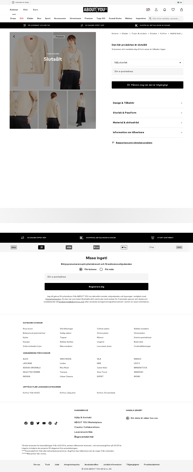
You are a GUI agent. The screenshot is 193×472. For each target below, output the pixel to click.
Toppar (63, 337)
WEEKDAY (138, 372)
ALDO (25, 359)
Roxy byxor (28, 329)
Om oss (36, 465)
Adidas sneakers (141, 329)
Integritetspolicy (53, 299)
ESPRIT (100, 376)
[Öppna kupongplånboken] (148, 9)
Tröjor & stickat (139, 33)
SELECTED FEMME (31, 372)
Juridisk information (112, 465)
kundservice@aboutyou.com (71, 302)
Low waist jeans (104, 346)
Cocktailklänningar (142, 346)
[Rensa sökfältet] (181, 18)
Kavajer (26, 342)
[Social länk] (26, 423)
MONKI (137, 376)
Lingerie (100, 342)
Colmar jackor (103, 329)
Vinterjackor (139, 333)
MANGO (137, 359)
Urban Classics (66, 376)
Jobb (57, 465)
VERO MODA (65, 359)
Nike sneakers (66, 346)
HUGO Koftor (177, 33)
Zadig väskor (65, 333)
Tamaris (63, 372)
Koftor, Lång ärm (68, 393)
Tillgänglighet (132, 465)
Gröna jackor (103, 333)
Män (25, 9)
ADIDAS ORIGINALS (32, 368)
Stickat (153, 33)
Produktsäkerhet (152, 465)
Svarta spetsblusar (143, 337)
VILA (99, 359)
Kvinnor (14, 9)
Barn (35, 9)
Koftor (163, 33)
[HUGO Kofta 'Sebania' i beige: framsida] (31, 60)
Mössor (100, 337)
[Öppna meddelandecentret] (164, 9)
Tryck (47, 465)
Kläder (125, 33)
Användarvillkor (91, 465)
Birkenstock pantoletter (34, 333)
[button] (147, 62)
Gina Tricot (102, 372)
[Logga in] (156, 9)
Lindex (63, 363)
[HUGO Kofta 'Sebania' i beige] (24, 110)
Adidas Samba (66, 342)
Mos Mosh (64, 368)
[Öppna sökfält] (149, 18)
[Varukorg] (181, 9)
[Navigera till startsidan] (39, 411)
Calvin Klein (102, 368)
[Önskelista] (173, 9)
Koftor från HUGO (31, 393)
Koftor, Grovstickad (106, 393)
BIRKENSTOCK (140, 368)
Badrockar (138, 342)
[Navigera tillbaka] (14, 36)
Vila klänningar (66, 329)
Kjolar (25, 337)
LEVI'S (137, 363)
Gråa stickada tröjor (32, 346)
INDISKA (26, 376)
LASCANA (27, 363)
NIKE (99, 363)
